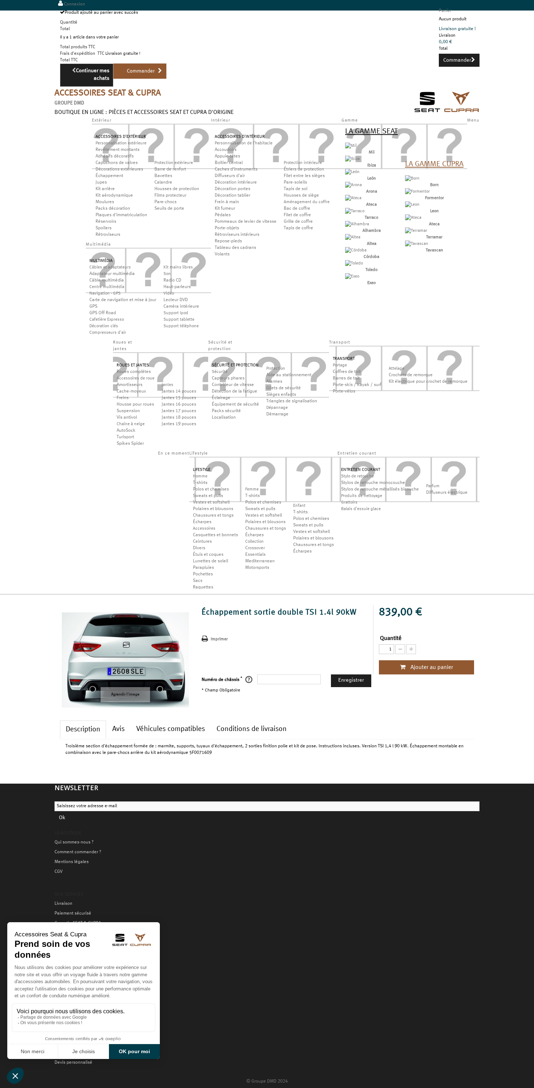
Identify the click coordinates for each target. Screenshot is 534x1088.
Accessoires (204, 528)
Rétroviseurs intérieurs (237, 235)
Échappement (109, 176)
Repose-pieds (228, 241)
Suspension (128, 411)
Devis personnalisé (73, 1062)
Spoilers (104, 228)
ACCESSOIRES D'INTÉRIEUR (240, 137)
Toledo (371, 270)
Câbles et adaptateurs (110, 267)
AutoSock (126, 430)
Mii (372, 152)
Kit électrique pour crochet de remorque (428, 381)
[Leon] (412, 204)
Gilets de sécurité (283, 388)
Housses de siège (301, 195)
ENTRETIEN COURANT (360, 470)
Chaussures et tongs (213, 515)
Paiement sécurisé (72, 913)
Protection (275, 368)
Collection (254, 541)
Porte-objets (227, 228)
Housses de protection (176, 189)
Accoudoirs (225, 150)
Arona (371, 191)
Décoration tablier (232, 195)
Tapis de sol (295, 189)
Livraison (63, 904)
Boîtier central (229, 163)
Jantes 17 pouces (179, 411)
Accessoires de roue (135, 378)
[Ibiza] (352, 159)
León (371, 178)
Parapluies (203, 568)
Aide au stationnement (288, 375)
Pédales (223, 215)
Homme (200, 476)
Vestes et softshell (211, 502)
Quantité (390, 638)
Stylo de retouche (357, 476)
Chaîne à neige (131, 424)
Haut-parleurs (177, 287)
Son (167, 274)
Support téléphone (181, 326)
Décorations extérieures (119, 169)
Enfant (299, 506)
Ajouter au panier (431, 667)
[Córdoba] (356, 250)
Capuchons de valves (117, 163)
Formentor (434, 198)
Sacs (197, 581)
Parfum (433, 486)
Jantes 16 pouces (179, 404)
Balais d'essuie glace (361, 509)
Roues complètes (134, 372)
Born (434, 185)
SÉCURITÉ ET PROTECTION (235, 365)
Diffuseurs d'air (230, 176)
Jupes (101, 182)
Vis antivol (127, 417)
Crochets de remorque (411, 375)
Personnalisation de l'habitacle (243, 143)
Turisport (125, 437)
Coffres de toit (347, 372)
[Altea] (352, 237)
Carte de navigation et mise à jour (122, 300)
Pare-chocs (165, 202)
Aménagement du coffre (306, 202)
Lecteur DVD (175, 300)
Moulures (105, 202)
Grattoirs (349, 502)
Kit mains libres (178, 267)
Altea (371, 244)
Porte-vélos (344, 391)
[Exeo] (352, 276)
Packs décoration (113, 208)
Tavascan (434, 250)
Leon (434, 211)
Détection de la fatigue (234, 391)
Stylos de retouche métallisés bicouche (380, 489)
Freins (123, 398)
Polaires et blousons (213, 509)
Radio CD (172, 280)
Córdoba (371, 257)
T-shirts (200, 483)
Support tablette (178, 319)
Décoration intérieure (236, 182)
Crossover (255, 548)
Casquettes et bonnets (215, 535)
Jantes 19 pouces (179, 424)
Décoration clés (103, 326)
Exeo (371, 283)
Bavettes (163, 176)
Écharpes (202, 522)
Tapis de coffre (298, 228)
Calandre (163, 182)
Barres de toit (346, 378)
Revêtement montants (117, 150)
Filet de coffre (297, 215)
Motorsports (257, 568)
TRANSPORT (344, 359)
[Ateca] (353, 198)
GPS (93, 306)
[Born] (412, 178)
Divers (199, 548)
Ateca (371, 204)
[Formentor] (417, 191)
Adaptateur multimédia (112, 274)
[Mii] (351, 146)
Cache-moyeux (131, 391)
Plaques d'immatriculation (121, 215)
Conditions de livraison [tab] (252, 729)
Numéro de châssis (222, 679)
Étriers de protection (304, 169)
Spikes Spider (130, 444)
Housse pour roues (135, 404)
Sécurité (219, 372)
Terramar (434, 237)
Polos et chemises (211, 489)
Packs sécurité (226, 411)
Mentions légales (71, 862)
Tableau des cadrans (235, 248)
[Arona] (353, 185)
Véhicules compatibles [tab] (170, 729)
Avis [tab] (118, 729)
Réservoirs (106, 221)
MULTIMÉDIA (101, 261)
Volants (222, 254)
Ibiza (371, 165)
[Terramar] (416, 231)
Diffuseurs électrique (447, 492)
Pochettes (203, 574)
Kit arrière (105, 189)
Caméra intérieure (181, 306)
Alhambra (372, 231)
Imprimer (219, 639)
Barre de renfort (170, 169)
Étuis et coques (208, 555)
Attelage (396, 368)
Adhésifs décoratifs (115, 156)
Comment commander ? (77, 852)
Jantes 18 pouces (179, 417)
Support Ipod (175, 313)
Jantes (167, 385)
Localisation (224, 417)
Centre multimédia (106, 287)
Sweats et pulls (208, 496)
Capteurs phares (228, 378)
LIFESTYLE (201, 470)
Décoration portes (232, 189)
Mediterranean (260, 561)
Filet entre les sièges (304, 176)
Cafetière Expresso (106, 319)
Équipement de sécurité (235, 404)
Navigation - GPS (105, 293)
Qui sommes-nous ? (74, 842)
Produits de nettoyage (361, 496)
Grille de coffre (298, 221)
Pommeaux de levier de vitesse (245, 221)
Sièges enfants (281, 395)
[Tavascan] (416, 244)
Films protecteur (170, 195)
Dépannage (277, 408)
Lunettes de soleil (210, 561)
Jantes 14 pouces (179, 391)
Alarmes (274, 381)
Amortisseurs (129, 385)
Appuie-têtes (227, 156)
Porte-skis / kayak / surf (357, 385)
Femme (252, 489)
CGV (58, 872)
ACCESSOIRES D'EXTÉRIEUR (121, 137)
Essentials (255, 555)
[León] (352, 172)
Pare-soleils (295, 182)
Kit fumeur (225, 208)
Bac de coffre (297, 208)
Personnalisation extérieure (121, 143)
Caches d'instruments (236, 169)
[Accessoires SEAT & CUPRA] (447, 113)
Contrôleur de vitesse (233, 385)
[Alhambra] (357, 224)
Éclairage (221, 398)
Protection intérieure (303, 163)
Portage (340, 365)
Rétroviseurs (108, 235)
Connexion (74, 4)
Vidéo (168, 293)
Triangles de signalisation (291, 401)
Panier (445, 11)
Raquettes (203, 587)
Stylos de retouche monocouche (373, 483)
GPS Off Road (102, 313)
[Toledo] (354, 263)
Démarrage (277, 414)
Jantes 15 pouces (179, 398)
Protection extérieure (173, 163)
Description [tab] (83, 729)
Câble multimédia (106, 280)
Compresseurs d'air (107, 332)
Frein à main (227, 202)
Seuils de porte (169, 208)
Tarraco (371, 217)
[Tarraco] (354, 211)
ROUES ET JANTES (133, 365)
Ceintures (202, 541)
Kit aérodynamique (114, 195)
